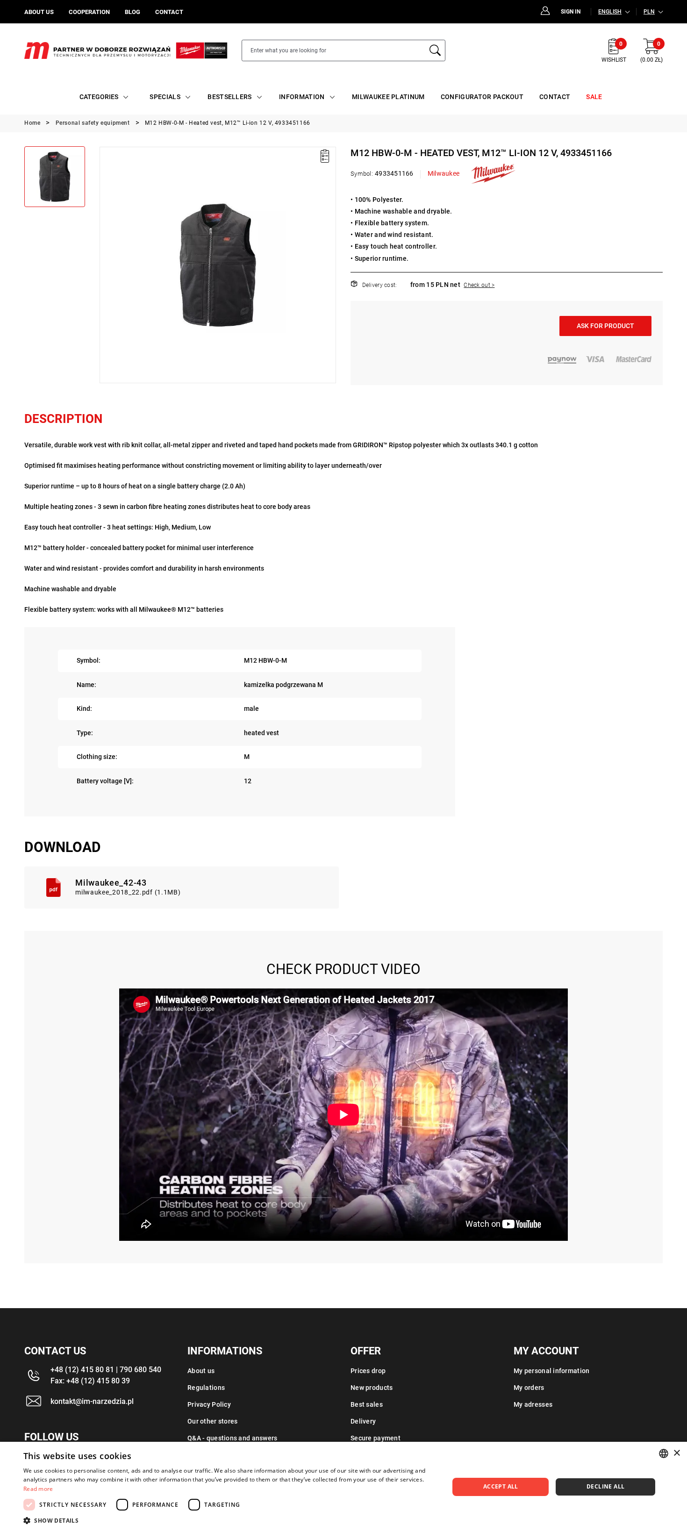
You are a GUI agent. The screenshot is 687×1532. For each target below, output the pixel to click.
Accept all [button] (500, 1486)
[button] (106, 265)
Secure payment (376, 1438)
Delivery (363, 1421)
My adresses (533, 1404)
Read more (38, 1489)
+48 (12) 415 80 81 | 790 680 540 (105, 1369)
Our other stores (212, 1421)
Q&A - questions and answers (232, 1438)
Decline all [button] (605, 1486)
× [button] (676, 1453)
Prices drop (368, 1371)
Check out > (479, 285)
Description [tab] (63, 419)
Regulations (206, 1387)
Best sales (367, 1404)
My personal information (551, 1371)
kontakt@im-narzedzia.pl (92, 1401)
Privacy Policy (209, 1404)
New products (372, 1387)
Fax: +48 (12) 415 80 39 (90, 1380)
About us (201, 1371)
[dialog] (343, 1487)
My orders (529, 1387)
